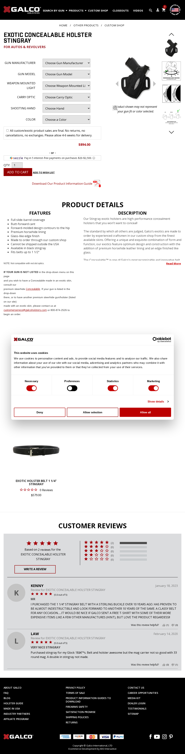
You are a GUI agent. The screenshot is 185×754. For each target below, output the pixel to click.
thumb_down (173, 625)
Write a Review (35, 569)
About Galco (12, 687)
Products (76, 10)
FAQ (6, 693)
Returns (72, 722)
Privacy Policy (75, 687)
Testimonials (137, 708)
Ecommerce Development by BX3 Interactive (92, 748)
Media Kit (134, 698)
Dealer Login (136, 703)
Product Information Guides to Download (88, 699)
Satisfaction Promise (81, 712)
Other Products (86, 25)
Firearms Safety (77, 706)
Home (63, 25)
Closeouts (121, 10)
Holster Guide (13, 703)
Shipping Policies (77, 717)
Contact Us (136, 687)
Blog (7, 698)
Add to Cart (18, 172)
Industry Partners (17, 713)
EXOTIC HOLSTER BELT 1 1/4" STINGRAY (36, 482)
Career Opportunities (143, 693)
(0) (112, 547)
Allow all (145, 412)
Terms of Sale (75, 693)
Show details (156, 401)
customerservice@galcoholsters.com (25, 310)
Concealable (33, 289)
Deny (39, 412)
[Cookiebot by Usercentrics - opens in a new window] (155, 339)
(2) (112, 543)
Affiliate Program (16, 719)
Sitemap (133, 713)
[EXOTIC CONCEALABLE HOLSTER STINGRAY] (136, 78)
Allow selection (92, 412)
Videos (138, 10)
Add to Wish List (44, 172)
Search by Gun (53, 10)
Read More (173, 263)
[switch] (72, 388)
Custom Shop (98, 10)
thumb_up (163, 625)
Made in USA (12, 708)
